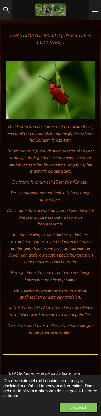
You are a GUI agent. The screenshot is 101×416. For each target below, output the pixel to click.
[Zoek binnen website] (6, 10)
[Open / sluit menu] (95, 10)
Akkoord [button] (78, 407)
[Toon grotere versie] (50, 90)
